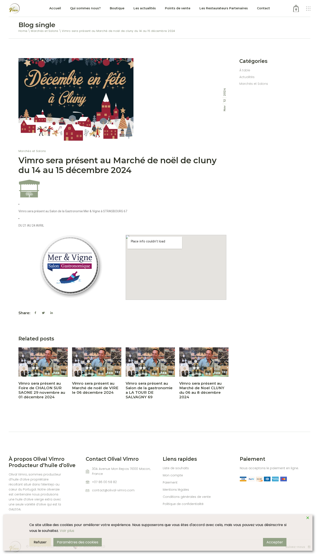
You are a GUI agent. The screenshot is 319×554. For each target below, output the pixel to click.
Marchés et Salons (44, 31)
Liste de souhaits (176, 468)
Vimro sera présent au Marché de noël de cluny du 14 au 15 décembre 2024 (117, 165)
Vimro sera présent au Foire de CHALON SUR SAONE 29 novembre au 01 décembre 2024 (41, 390)
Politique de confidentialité (183, 504)
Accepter (274, 542)
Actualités (247, 77)
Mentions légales (176, 489)
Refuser (40, 542)
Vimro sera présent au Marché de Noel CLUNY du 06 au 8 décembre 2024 (201, 390)
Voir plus (67, 530)
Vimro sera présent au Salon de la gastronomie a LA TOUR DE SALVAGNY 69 (149, 390)
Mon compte (173, 475)
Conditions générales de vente (187, 497)
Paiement (170, 482)
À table (244, 70)
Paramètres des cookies (77, 542)
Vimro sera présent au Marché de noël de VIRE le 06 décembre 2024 (95, 388)
